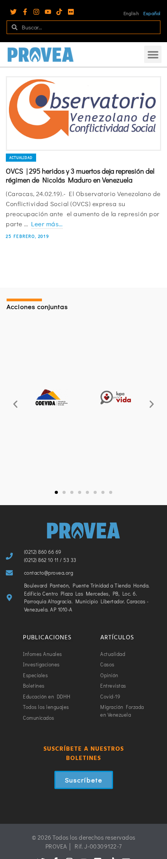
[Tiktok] (59, 12)
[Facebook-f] (25, 12)
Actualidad (21, 157)
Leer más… (47, 223)
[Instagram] (36, 12)
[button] (153, 54)
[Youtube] (48, 12)
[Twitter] (13, 12)
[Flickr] (71, 12)
